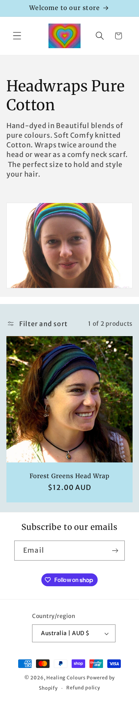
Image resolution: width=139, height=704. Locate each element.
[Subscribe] (114, 551)
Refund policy (83, 688)
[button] (17, 35)
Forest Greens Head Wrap (69, 476)
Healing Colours (66, 678)
